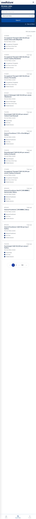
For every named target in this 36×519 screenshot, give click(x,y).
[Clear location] (30, 16)
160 (22, 265)
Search (18, 20)
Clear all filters (31, 24)
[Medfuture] (7, 2)
